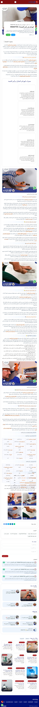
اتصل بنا (36, 701)
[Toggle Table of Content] (4, 41)
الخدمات (25, 701)
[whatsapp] (2, 705)
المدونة (16, 701)
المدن (20, 701)
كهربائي (32, 408)
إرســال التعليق (5, 556)
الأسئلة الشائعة (30, 701)
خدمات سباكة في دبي (9, 701)
